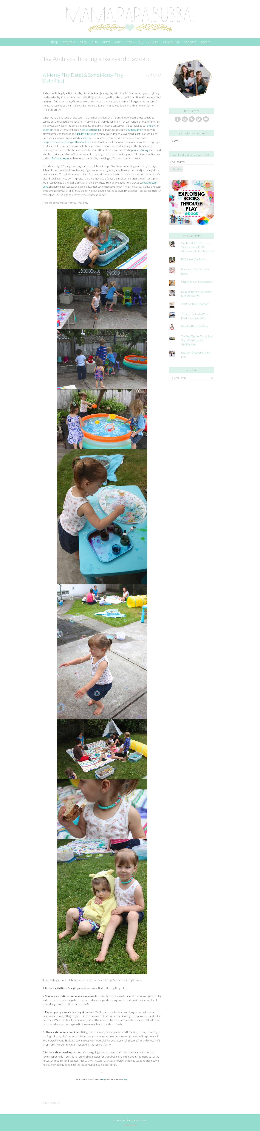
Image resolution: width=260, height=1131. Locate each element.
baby (83, 42)
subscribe (176, 169)
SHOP (54, 42)
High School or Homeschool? (197, 281)
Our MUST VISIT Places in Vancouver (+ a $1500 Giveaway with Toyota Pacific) (197, 247)
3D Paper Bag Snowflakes (195, 304)
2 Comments (51, 1103)
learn (118, 42)
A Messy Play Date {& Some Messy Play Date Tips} (83, 78)
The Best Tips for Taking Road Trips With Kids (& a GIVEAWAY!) (197, 340)
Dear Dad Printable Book (195, 326)
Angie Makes (139, 1120)
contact (190, 42)
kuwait (153, 42)
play (94, 42)
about (205, 42)
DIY (141, 42)
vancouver (171, 42)
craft (106, 42)
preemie (68, 42)
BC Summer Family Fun (193, 259)
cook (130, 42)
